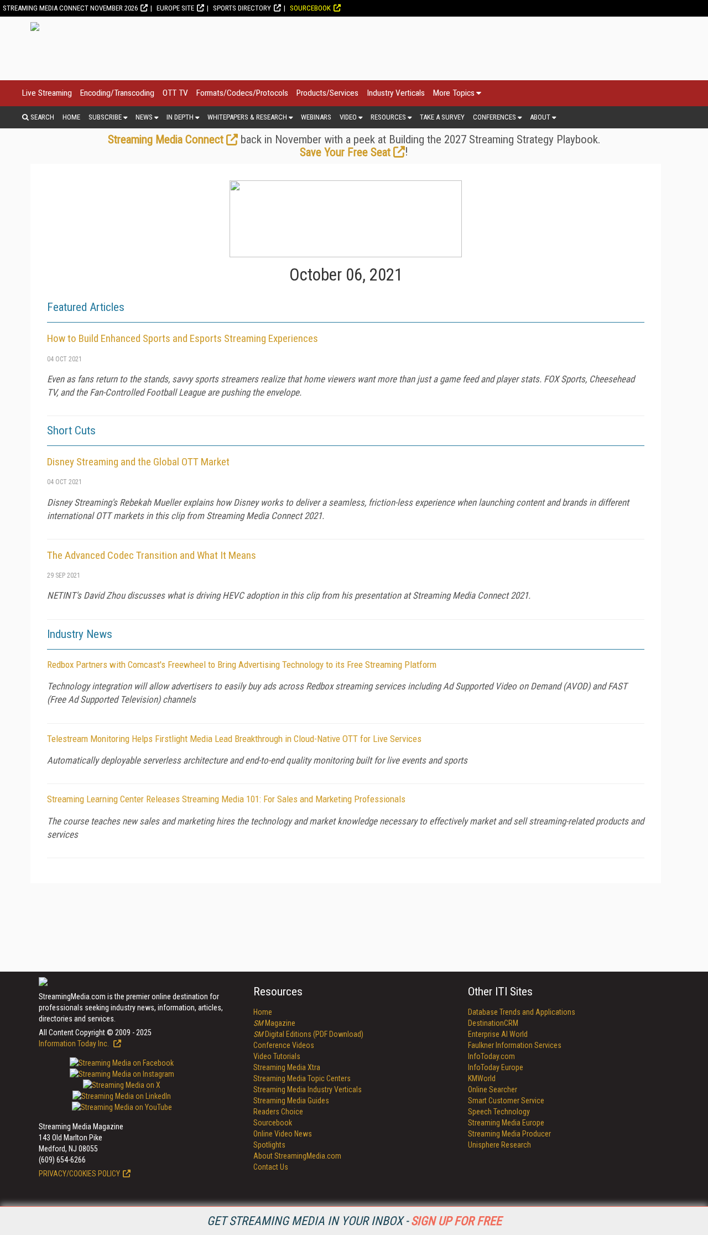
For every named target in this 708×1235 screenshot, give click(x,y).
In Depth (180, 117)
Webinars (316, 117)
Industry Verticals (396, 93)
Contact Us (270, 1167)
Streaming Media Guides (291, 1100)
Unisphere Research (499, 1144)
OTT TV (175, 93)
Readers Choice (278, 1111)
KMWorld (482, 1078)
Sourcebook (310, 8)
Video (348, 117)
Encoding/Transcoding (117, 93)
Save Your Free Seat (345, 152)
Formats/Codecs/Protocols (242, 93)
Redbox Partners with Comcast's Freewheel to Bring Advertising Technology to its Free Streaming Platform (241, 664)
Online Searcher (492, 1089)
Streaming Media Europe (506, 1122)
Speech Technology (499, 1111)
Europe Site (175, 8)
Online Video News (282, 1133)
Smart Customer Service (506, 1100)
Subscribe (105, 117)
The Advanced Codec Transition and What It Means (151, 555)
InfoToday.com (491, 1056)
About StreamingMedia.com (297, 1155)
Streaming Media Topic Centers (302, 1078)
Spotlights (269, 1144)
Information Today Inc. (75, 1043)
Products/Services (327, 93)
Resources (388, 117)
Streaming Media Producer (509, 1133)
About (540, 117)
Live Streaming (47, 93)
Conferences (494, 117)
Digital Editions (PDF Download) (308, 1034)
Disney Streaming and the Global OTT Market (138, 461)
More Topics (454, 93)
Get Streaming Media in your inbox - (354, 1221)
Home (71, 117)
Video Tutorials (276, 1056)
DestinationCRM (493, 1023)
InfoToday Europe (495, 1067)
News (144, 117)
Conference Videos (283, 1045)
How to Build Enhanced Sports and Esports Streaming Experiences (182, 338)
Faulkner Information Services (514, 1045)
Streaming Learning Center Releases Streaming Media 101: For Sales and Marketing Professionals (226, 799)
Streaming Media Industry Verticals (307, 1089)
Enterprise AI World (498, 1034)
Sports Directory (242, 8)
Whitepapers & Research (247, 117)
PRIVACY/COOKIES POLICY (79, 1173)
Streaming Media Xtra (286, 1067)
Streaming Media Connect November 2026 (70, 8)
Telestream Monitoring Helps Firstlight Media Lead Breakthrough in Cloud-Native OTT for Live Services (234, 738)
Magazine (274, 1023)
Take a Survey (442, 117)
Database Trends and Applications (521, 1012)
